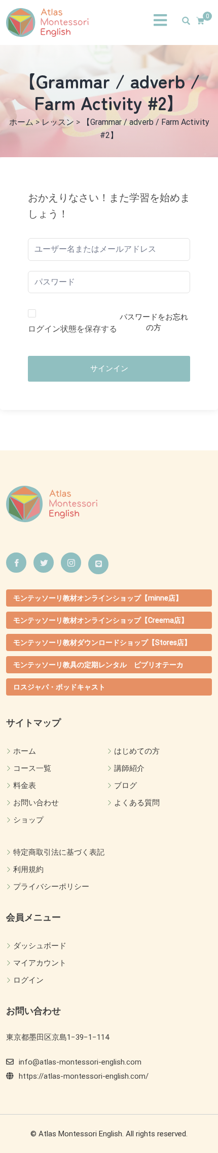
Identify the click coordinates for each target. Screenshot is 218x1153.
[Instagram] (71, 562)
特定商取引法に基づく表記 (58, 852)
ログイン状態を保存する (72, 329)
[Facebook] (16, 562)
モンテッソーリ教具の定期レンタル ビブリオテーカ (98, 665)
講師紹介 (129, 768)
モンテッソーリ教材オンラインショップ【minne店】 (98, 598)
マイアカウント (39, 962)
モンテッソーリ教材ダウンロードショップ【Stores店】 (102, 642)
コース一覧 (32, 768)
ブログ (125, 785)
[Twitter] (43, 562)
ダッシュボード (39, 945)
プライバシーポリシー (51, 886)
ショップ (28, 819)
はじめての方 (137, 751)
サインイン (109, 368)
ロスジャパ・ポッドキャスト (59, 687)
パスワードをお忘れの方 (154, 322)
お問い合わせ (36, 802)
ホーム (24, 751)
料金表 (24, 785)
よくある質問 (137, 802)
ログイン (28, 980)
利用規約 (28, 869)
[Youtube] (98, 564)
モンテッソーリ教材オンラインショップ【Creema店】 (100, 620)
